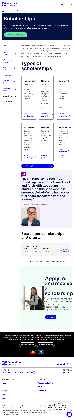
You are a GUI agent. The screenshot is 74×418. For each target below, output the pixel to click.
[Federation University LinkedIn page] (67, 364)
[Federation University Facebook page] (61, 364)
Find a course (5, 53)
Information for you (7, 82)
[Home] (9, 4)
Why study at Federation (7, 61)
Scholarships (7, 75)
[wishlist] (62, 4)
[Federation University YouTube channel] (57, 364)
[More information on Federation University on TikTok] (70, 364)
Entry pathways (6, 69)
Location (46, 248)
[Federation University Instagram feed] (64, 364)
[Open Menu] (71, 4)
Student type (26, 247)
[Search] (67, 4)
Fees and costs (6, 89)
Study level (35, 247)
